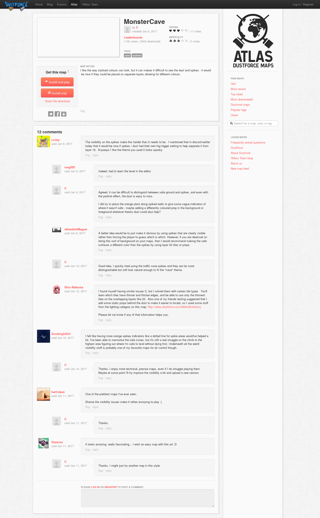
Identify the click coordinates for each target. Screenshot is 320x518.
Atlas (74, 4)
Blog (50, 4)
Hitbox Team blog (242, 158)
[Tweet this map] (51, 114)
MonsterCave (144, 21)
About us (236, 163)
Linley (55, 140)
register (110, 487)
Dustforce (237, 147)
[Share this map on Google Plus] (64, 114)
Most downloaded (242, 99)
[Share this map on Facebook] (57, 114)
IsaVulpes (58, 392)
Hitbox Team (90, 4)
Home (39, 4)
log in (95, 487)
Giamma (57, 442)
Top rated (237, 94)
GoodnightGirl (61, 334)
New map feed (241, 168)
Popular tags (239, 110)
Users (234, 115)
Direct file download (57, 101)
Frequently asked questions (248, 142)
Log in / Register (303, 4)
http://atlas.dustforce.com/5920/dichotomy (174, 307)
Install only (59, 93)
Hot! (233, 84)
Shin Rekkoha (73, 287)
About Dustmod (240, 153)
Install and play (59, 82)
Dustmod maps (240, 104)
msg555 (69, 167)
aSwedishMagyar (75, 229)
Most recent (238, 89)
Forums (62, 4)
